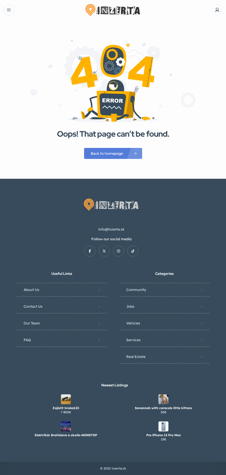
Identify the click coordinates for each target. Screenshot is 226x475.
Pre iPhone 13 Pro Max (163, 435)
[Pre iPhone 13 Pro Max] (163, 426)
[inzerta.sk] (113, 10)
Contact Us (33, 306)
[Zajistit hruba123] (66, 399)
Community (136, 289)
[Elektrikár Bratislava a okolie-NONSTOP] (66, 426)
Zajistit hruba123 (66, 408)
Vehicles (133, 323)
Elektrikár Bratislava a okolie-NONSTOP (66, 435)
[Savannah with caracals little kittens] (163, 399)
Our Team (32, 323)
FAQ (27, 340)
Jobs (130, 306)
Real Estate (135, 356)
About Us (31, 289)
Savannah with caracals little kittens (163, 408)
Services (133, 340)
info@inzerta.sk (111, 229)
